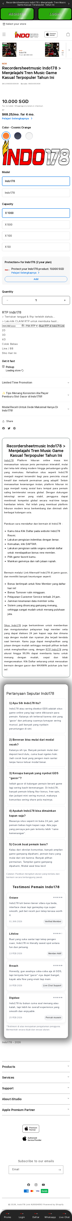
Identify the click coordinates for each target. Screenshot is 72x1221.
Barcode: (24, 84)
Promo (7, 1217)
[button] (4, 34)
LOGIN (54, 14)
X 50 (8, 246)
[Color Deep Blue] (17, 136)
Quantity (7, 291)
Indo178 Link (23, 1204)
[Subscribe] (59, 1170)
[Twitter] (10, 429)
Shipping (19, 106)
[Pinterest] (15, 429)
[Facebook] (4, 429)
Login (22, 1217)
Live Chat (64, 1217)
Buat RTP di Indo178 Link (51, 326)
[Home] (26, 34)
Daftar (36, 1217)
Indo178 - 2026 (11, 1042)
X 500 (8, 224)
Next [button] (68, 3)
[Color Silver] (29, 136)
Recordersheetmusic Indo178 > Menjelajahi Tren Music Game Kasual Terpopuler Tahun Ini (36, 3)
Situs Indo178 (12, 625)
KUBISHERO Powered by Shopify (47, 1204)
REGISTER (17, 14)
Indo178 (10, 181)
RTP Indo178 (53, 649)
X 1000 (9, 213)
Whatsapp (50, 1217)
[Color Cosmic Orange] (6, 136)
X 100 (8, 235)
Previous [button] (3, 3)
